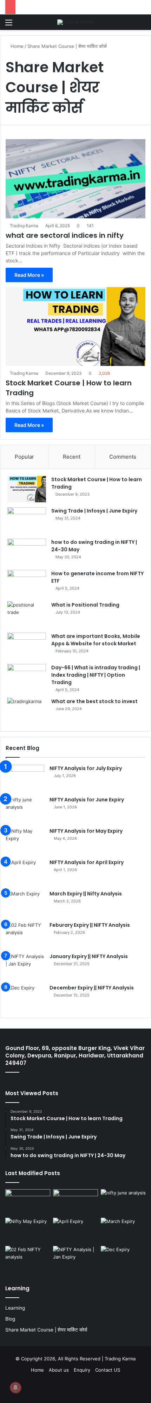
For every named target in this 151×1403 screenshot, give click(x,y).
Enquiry (82, 1370)
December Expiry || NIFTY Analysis (92, 987)
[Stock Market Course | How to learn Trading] (75, 326)
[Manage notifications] (15, 1387)
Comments (122, 456)
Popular (24, 456)
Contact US (107, 1370)
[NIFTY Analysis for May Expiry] (25, 840)
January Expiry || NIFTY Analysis (89, 956)
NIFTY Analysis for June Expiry (87, 799)
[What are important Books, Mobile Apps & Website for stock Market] (26, 646)
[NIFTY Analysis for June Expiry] (25, 809)
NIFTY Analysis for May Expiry (86, 830)
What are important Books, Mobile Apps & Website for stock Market (95, 640)
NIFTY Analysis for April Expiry (87, 862)
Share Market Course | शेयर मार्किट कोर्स (46, 1330)
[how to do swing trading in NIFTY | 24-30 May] (26, 552)
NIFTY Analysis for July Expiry (86, 768)
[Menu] (8, 25)
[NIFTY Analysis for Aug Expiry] (27, 1202)
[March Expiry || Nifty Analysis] (25, 903)
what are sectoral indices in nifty (65, 235)
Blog (10, 1319)
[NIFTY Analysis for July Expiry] (25, 778)
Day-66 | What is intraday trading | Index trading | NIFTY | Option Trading (95, 675)
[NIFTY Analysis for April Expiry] (25, 872)
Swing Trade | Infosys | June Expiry (94, 510)
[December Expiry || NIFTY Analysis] (25, 997)
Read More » (29, 275)
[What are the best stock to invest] (26, 711)
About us (59, 1370)
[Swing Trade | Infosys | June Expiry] (26, 520)
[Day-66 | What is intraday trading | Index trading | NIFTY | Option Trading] (26, 677)
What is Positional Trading (85, 604)
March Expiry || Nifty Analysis (86, 893)
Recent (71, 456)
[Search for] (142, 25)
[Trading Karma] (75, 22)
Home (16, 46)
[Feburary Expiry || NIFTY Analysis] (25, 934)
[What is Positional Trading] (26, 614)
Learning (15, 1308)
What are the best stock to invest (94, 701)
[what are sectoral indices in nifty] (75, 178)
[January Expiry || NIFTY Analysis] (25, 966)
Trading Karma (24, 225)
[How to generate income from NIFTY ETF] (26, 583)
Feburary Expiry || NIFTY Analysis (90, 925)
